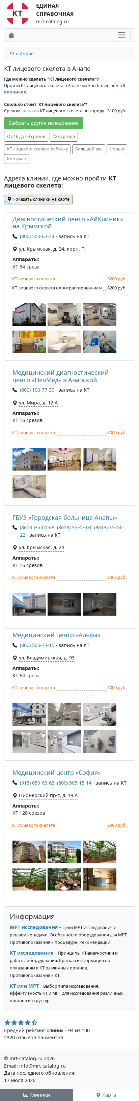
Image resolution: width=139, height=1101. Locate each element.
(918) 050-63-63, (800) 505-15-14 (55, 783)
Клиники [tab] (39, 1095)
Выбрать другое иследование (43, 123)
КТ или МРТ (24, 986)
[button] (29, 314)
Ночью (117, 149)
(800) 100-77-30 (37, 390)
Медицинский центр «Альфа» (56, 635)
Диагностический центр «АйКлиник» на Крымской (67, 222)
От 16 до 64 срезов (26, 136)
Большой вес (88, 149)
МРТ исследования (34, 927)
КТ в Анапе (21, 53)
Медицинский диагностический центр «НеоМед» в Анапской (60, 376)
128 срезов (64, 136)
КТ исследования (32, 953)
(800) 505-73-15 (37, 645)
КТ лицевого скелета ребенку (37, 149)
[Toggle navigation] (122, 35)
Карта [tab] (108, 1095)
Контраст (16, 159)
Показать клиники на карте (40, 199)
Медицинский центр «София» (56, 772)
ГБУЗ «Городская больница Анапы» (64, 517)
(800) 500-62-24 (37, 236)
